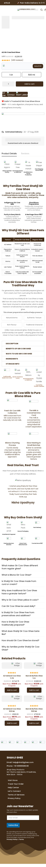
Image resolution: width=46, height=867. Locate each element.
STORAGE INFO (12, 364)
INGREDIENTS (12, 358)
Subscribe (13, 825)
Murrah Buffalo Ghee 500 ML (34, 710)
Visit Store (12, 780)
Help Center (13, 787)
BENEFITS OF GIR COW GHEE (18, 348)
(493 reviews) (17, 60)
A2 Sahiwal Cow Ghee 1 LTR (12, 677)
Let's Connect (14, 791)
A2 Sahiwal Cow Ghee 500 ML (12, 710)
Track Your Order (16, 784)
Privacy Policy (14, 798)
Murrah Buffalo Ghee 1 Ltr (34, 677)
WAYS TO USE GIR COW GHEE (19, 353)
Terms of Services (16, 794)
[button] (23, 343)
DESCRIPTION (12, 343)
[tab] (9, 153)
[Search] (42, 10)
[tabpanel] (23, 446)
